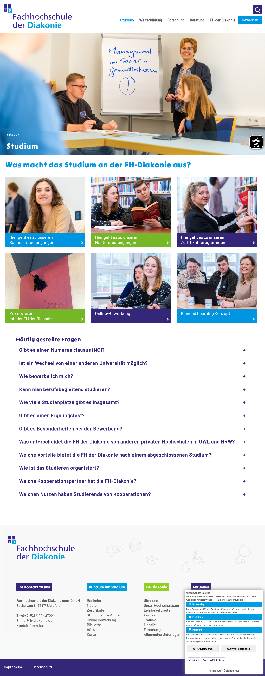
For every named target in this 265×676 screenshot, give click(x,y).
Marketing (197, 629)
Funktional (197, 617)
